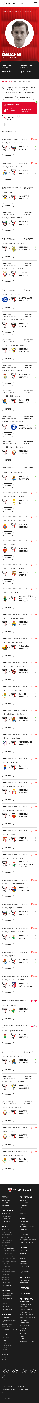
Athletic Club (18, 11)
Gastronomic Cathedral (8, 1329)
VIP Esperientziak (6, 1296)
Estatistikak (23, 1261)
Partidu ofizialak (25, 71)
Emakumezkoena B (7, 1235)
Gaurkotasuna (6, 1200)
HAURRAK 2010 (6, 1266)
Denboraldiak (6, 71)
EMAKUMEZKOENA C (7, 1242)
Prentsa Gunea (7, 1386)
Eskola (4, 1360)
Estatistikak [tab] (7, 81)
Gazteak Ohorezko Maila (9, 1250)
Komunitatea (23, 1213)
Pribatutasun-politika (8, 1390)
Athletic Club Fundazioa (26, 1317)
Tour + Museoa (6, 1298)
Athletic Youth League (8, 1248)
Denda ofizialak (6, 1309)
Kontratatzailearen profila (27, 1242)
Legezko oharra (23, 1390)
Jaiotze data (6, 66)
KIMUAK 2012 (5, 1274)
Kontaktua (24, 1288)
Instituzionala (24, 1221)
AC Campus (5, 1354)
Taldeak (11, 11)
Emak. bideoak (6, 1216)
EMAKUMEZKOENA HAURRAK (9, 1272)
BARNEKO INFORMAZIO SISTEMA (28, 1240)
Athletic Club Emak (7, 1232)
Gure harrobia (6, 1337)
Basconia (4, 1245)
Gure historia (23, 1250)
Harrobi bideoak (6, 1218)
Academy (22, 1336)
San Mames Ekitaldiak (8, 1327)
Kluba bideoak (6, 1221)
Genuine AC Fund (6, 1282)
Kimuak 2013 (5, 1277)
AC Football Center (7, 1343)
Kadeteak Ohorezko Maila (9, 1258)
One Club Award (24, 1280)
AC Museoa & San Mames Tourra (9, 1320)
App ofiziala (25, 1293)
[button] (19, 108)
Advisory (4, 1347)
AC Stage (4, 1357)
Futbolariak (23, 1256)
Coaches (4, 1349)
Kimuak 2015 (5, 1279)
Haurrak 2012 (6, 1264)
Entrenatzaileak (24, 1266)
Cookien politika (19, 1386)
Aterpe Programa (25, 1283)
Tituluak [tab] (26, 81)
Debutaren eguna (26, 66)
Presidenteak (23, 1264)
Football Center (6, 1345)
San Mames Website (25, 1309)
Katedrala (5, 1317)
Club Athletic (23, 1205)
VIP (21, 1210)
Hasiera (4, 11)
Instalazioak (23, 1229)
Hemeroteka (5, 1205)
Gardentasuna (24, 1234)
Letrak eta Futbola (25, 1322)
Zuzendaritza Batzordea (27, 1226)
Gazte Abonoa (24, 1202)
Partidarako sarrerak (8, 1293)
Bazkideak (23, 1200)
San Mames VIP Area (7, 1324)
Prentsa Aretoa (24, 1237)
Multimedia (5, 1202)
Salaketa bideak (19, 1393)
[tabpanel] (19, 630)
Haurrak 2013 (6, 1269)
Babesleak (23, 1232)
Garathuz (4, 1340)
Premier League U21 (7, 1240)
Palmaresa (23, 1253)
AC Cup (4, 1352)
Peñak (21, 1208)
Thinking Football (25, 1320)
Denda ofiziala (6, 1306)
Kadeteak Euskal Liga (8, 1256)
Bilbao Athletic (6, 1237)
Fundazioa (24, 1272)
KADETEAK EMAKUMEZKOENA (9, 1261)
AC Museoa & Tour (25, 1312)
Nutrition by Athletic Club (27, 1341)
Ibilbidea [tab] (17, 81)
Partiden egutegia (7, 1285)
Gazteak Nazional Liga (8, 1253)
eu (29, 3)
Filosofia (22, 1224)
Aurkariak (23, 1258)
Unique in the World (25, 1304)
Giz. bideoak (5, 1213)
